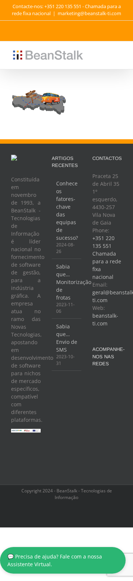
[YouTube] (117, 382)
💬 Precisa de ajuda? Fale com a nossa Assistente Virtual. (54, 560)
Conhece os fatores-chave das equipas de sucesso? (67, 210)
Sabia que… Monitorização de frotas (67, 282)
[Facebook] (97, 382)
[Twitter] (107, 382)
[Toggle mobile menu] (119, 53)
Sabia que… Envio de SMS (66, 338)
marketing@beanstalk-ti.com (89, 13)
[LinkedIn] (107, 394)
